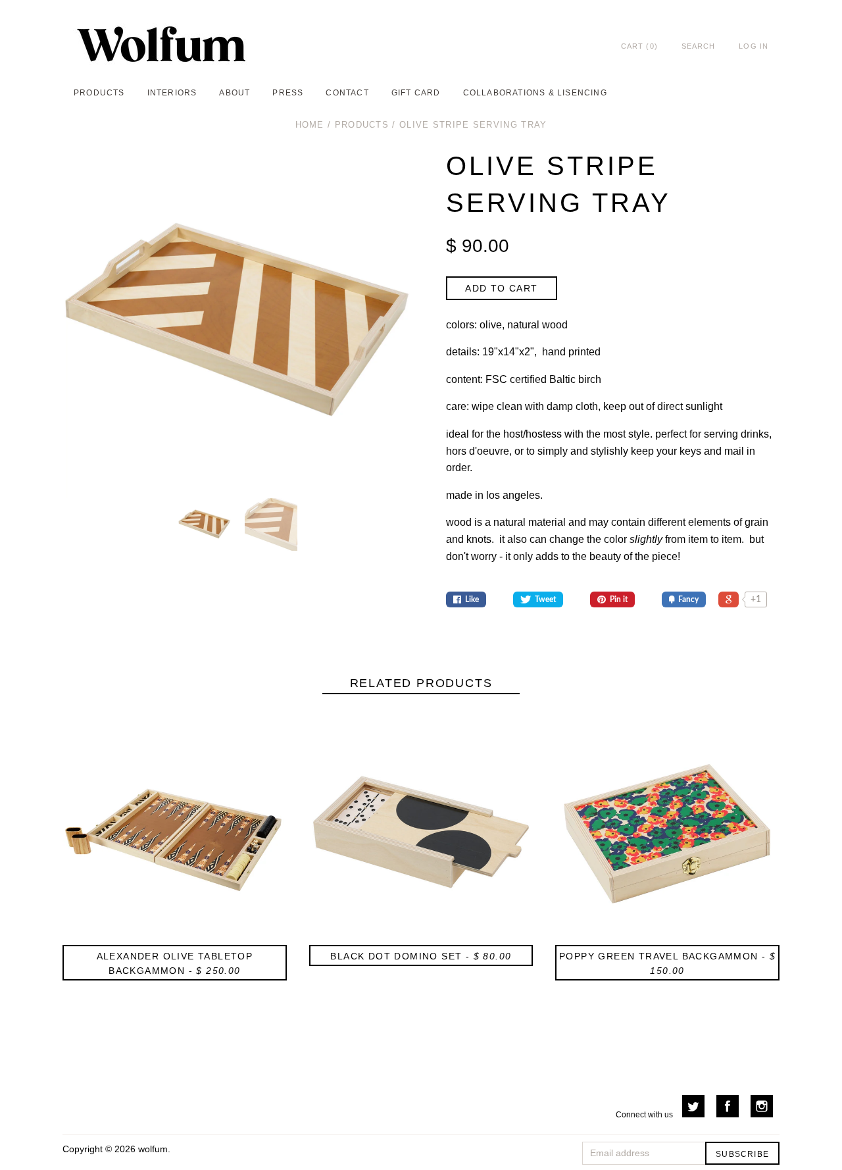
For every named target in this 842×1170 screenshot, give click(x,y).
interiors (172, 92)
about (234, 92)
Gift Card (416, 92)
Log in (753, 46)
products (99, 92)
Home (309, 125)
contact (347, 92)
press (287, 92)
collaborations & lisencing (535, 92)
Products (362, 125)
